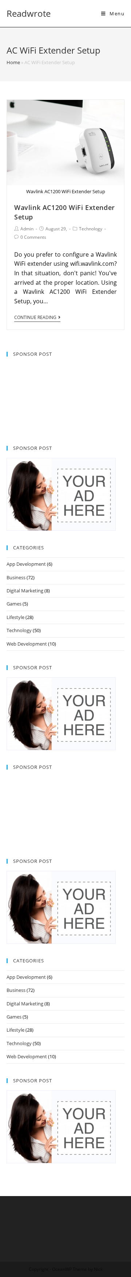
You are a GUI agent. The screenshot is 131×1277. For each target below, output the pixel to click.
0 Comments (33, 237)
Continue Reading (35, 317)
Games (14, 603)
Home (13, 62)
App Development (26, 564)
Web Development (27, 644)
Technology (90, 229)
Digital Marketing (25, 590)
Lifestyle (15, 617)
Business (16, 577)
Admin (26, 229)
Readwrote (29, 13)
